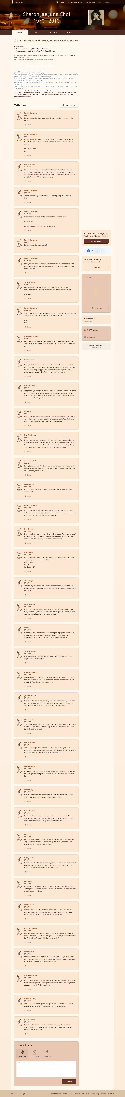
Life (36, 33)
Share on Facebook (99, 251)
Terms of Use (85, 1094)
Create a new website (75, 2)
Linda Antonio (29, 484)
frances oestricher (31, 672)
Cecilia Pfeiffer (29, 165)
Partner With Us (67, 1094)
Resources (77, 1094)
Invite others (91, 2)
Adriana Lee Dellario (31, 461)
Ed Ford (26, 628)
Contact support (104, 2)
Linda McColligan (30, 766)
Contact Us (110, 1094)
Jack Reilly (27, 412)
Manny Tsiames (29, 858)
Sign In (63, 2)
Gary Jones (28, 881)
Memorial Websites (55, 1094)
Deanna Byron (29, 360)
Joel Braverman (29, 1020)
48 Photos (87, 277)
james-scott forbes (31, 928)
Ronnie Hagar (29, 905)
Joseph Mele (28, 552)
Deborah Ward (29, 719)
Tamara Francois (30, 282)
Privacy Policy (95, 1094)
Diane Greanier (29, 604)
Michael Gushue (30, 386)
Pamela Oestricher (31, 113)
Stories (70, 33)
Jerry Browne (28, 529)
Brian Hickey (28, 790)
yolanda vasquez (30, 696)
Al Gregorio (28, 834)
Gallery (53, 33)
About (20, 33)
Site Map (103, 1094)
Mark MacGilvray (30, 435)
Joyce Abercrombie (31, 336)
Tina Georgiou (29, 581)
